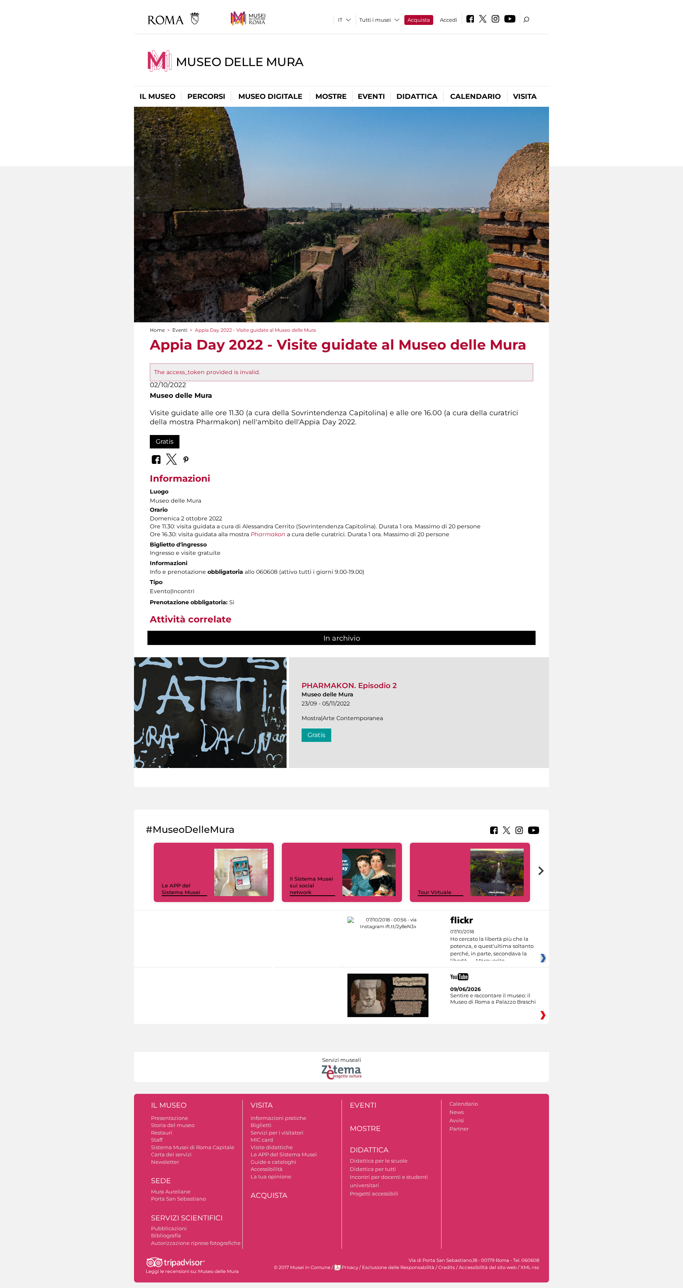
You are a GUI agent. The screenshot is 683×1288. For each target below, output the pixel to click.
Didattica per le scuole (379, 1160)
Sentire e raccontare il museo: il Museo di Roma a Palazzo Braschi (493, 998)
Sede (161, 1180)
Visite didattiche (272, 1147)
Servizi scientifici (187, 1218)
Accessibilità (267, 1169)
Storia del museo (172, 1125)
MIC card (262, 1140)
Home (157, 330)
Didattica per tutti (373, 1169)
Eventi (371, 96)
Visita (525, 96)
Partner (459, 1128)
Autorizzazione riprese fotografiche (196, 1243)
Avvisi (456, 1120)
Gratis (165, 441)
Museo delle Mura (240, 62)
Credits (446, 1267)
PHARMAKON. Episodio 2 (349, 685)
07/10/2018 (492, 946)
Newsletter (165, 1162)
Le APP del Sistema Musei (181, 888)
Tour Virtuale (434, 892)
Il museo (157, 96)
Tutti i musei (375, 20)
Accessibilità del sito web (488, 1267)
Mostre (331, 96)
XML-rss (530, 1267)
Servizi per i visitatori (277, 1132)
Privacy (350, 1267)
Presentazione (169, 1118)
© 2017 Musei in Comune (302, 1267)
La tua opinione (271, 1176)
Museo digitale (270, 96)
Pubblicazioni (169, 1228)
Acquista (419, 20)
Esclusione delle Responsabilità (398, 1267)
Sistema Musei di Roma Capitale (192, 1147)
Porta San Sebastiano (178, 1198)
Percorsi (206, 96)
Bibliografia (166, 1235)
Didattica (417, 96)
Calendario (475, 96)
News (456, 1112)
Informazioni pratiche (278, 1118)
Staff (156, 1140)
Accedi (448, 20)
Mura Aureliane (171, 1191)
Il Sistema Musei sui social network (311, 885)
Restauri (161, 1132)
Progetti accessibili (374, 1193)
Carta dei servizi (171, 1154)
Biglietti (261, 1125)
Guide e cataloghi (273, 1162)
